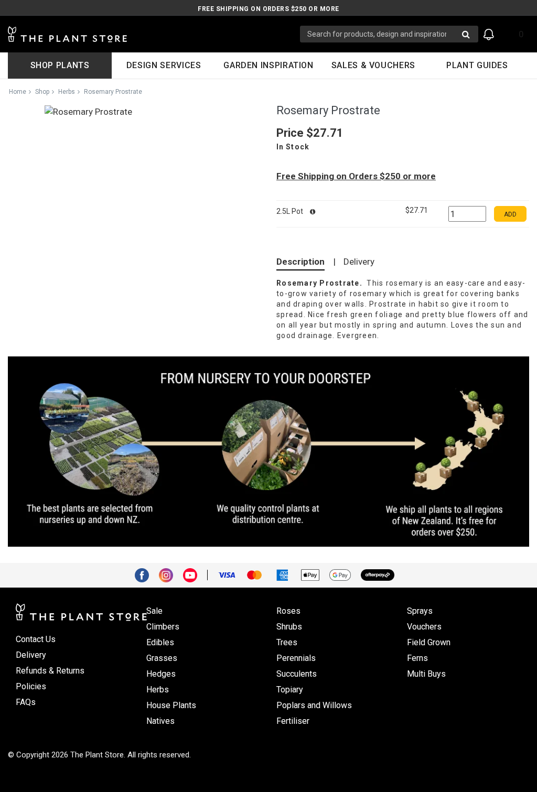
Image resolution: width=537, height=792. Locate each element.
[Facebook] (146, 574)
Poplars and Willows (314, 705)
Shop (42, 91)
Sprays (420, 611)
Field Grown (428, 642)
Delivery (358, 261)
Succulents (296, 674)
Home (17, 91)
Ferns (417, 658)
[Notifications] (488, 34)
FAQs (26, 702)
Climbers (162, 627)
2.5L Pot (290, 211)
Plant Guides (477, 65)
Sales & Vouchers (373, 65)
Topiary (289, 690)
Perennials (296, 658)
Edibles (160, 642)
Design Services (163, 65)
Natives (160, 721)
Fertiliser (292, 721)
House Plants (171, 705)
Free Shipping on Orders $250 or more (268, 9)
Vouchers (424, 627)
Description (300, 261)
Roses (288, 611)
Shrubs (289, 627)
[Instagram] (170, 574)
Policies (31, 686)
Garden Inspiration (268, 65)
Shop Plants (60, 65)
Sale (154, 611)
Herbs (66, 91)
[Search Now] (466, 34)
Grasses (161, 658)
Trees (286, 642)
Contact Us (36, 639)
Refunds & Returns (50, 671)
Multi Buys (426, 674)
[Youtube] (194, 574)
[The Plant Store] (154, 34)
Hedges (161, 674)
